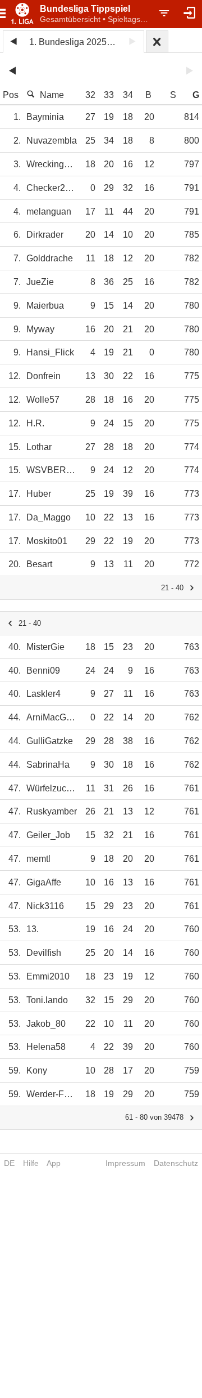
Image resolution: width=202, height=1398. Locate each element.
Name (52, 95)
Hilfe (31, 1163)
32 (90, 95)
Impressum (125, 1163)
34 (128, 95)
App (54, 1163)
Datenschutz (176, 1163)
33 (109, 95)
